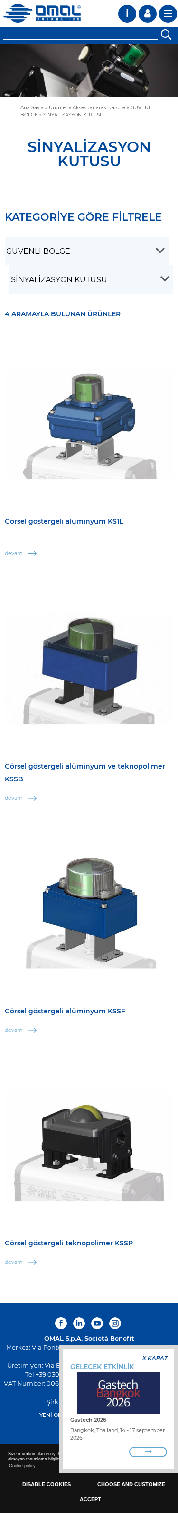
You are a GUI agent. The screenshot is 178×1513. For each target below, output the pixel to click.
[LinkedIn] (79, 1323)
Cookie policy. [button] (23, 1465)
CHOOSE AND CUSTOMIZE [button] (131, 1484)
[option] (89, 70)
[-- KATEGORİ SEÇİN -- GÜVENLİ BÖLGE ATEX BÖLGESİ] (87, 251)
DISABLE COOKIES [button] (46, 1484)
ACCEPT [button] (90, 1499)
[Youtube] (97, 1323)
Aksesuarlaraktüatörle (99, 107)
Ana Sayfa (32, 107)
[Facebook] (62, 1323)
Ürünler (58, 107)
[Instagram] (115, 1323)
